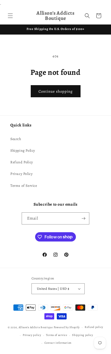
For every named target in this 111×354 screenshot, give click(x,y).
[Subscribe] (83, 218)
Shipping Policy (22, 150)
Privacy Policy (21, 173)
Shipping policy (82, 335)
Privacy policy (32, 335)
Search (15, 138)
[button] (10, 15)
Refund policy (94, 327)
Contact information (58, 343)
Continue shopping (55, 91)
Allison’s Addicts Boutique (36, 327)
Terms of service (56, 335)
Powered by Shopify (67, 327)
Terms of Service (23, 185)
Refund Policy (21, 162)
